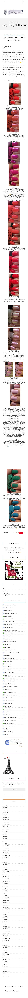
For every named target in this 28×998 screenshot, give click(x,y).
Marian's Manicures (10, 681)
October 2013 (6, 852)
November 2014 (6, 824)
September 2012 (6, 883)
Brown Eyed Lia (9, 619)
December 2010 (6, 931)
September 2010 (6, 938)
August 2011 (6, 912)
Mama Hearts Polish (10, 672)
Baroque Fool (9, 610)
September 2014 (6, 829)
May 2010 (5, 947)
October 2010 (6, 935)
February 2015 (6, 817)
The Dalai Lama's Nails (11, 720)
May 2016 (5, 807)
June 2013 (5, 862)
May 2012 (5, 893)
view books (21, 746)
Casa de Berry (9, 624)
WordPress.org (6, 595)
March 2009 (5, 969)
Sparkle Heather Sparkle (11, 717)
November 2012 (6, 878)
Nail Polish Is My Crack (11, 692)
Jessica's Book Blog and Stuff (12, 652)
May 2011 (5, 919)
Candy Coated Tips (10, 621)
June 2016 (5, 805)
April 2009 (5, 966)
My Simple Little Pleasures (11, 686)
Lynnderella (8, 669)
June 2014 (5, 836)
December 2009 (6, 959)
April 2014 (5, 841)
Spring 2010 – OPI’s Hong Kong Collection (14, 39)
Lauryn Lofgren (9, 664)
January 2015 (6, 819)
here (20, 552)
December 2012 (6, 876)
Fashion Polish (9, 638)
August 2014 (6, 831)
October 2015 (6, 812)
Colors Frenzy (9, 627)
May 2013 (5, 864)
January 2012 (6, 900)
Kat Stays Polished (10, 658)
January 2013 (6, 874)
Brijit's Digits (9, 616)
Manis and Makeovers (11, 678)
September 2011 (6, 909)
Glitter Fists (8, 644)
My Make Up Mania (10, 683)
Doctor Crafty (9, 635)
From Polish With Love (11, 641)
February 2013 (6, 871)
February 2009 (6, 971)
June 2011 (5, 916)
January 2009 (6, 973)
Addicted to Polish (10, 607)
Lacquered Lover (9, 661)
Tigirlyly (8, 728)
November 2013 (6, 850)
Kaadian (8, 655)
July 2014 (5, 833)
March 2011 (5, 923)
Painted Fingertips (10, 700)
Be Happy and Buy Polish (11, 613)
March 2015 (5, 814)
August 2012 (6, 886)
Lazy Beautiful (9, 666)
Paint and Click (9, 697)
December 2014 (6, 822)
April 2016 (5, 810)
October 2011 (6, 907)
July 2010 (5, 942)
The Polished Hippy (10, 723)
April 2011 (5, 921)
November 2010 (6, 933)
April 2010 (5, 950)
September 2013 (6, 855)
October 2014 (6, 826)
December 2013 (6, 848)
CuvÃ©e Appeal (9, 633)
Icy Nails (8, 647)
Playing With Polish (10, 709)
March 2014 (5, 843)
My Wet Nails (9, 689)
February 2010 (6, 954)
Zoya (7, 734)
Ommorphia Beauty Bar (11, 695)
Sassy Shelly (8, 712)
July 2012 (5, 888)
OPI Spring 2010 (20, 34)
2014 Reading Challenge (14, 739)
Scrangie (8, 714)
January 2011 (6, 928)
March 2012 (5, 895)
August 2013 (6, 857)
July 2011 (5, 914)
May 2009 (5, 964)
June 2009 (5, 961)
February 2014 (6, 845)
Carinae (11, 741)
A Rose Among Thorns (11, 605)
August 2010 (6, 940)
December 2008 (6, 976)
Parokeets (8, 706)
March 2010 (5, 952)
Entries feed (5, 591)
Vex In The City (9, 731)
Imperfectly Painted (10, 650)
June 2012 (5, 890)
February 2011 (6, 926)
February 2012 (6, 897)
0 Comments (5, 532)
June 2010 (5, 945)
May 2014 (5, 838)
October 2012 (6, 881)
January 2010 (6, 957)
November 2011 (6, 905)
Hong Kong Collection (10, 34)
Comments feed (6, 593)
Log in (4, 588)
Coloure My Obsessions (11, 630)
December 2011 (6, 902)
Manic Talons (9, 675)
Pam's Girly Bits (9, 703)
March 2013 (5, 869)
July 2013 (5, 859)
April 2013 (5, 867)
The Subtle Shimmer (10, 726)
